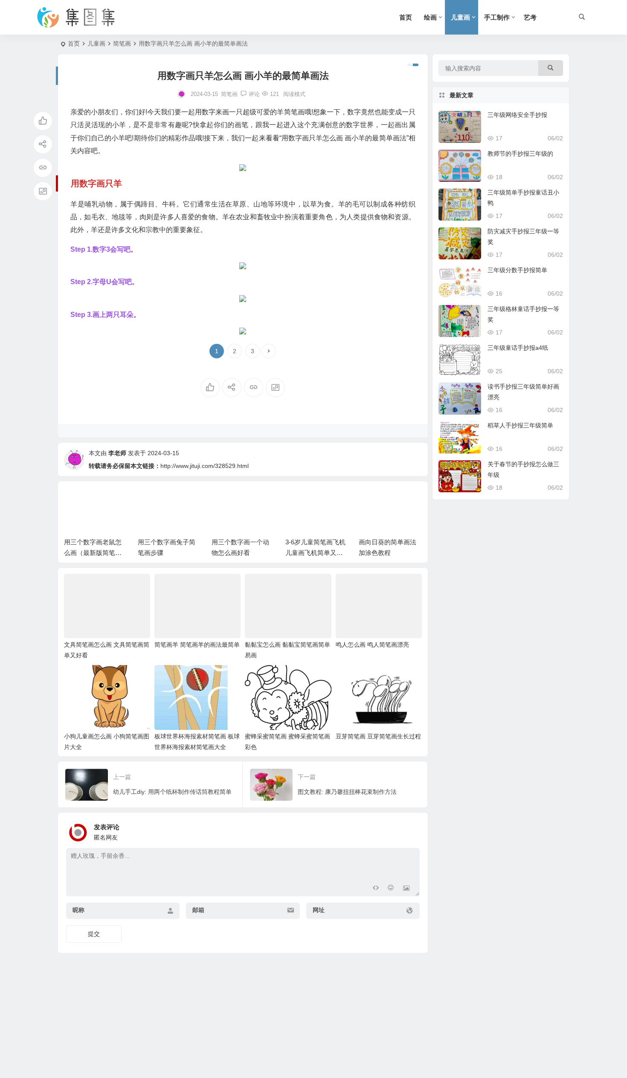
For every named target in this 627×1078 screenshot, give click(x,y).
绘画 (430, 17)
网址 (319, 910)
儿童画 (460, 17)
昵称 (78, 910)
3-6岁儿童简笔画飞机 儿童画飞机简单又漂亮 (315, 552)
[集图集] (83, 17)
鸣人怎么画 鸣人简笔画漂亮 (372, 644)
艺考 (530, 17)
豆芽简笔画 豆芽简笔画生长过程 (378, 736)
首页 (405, 17)
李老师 (117, 453)
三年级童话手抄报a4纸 (518, 347)
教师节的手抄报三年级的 (520, 153)
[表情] (391, 889)
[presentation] (372, 501)
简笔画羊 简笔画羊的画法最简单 (197, 644)
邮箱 (198, 910)
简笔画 (122, 43)
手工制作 (497, 17)
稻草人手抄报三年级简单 (520, 425)
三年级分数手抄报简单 (517, 270)
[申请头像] (411, 830)
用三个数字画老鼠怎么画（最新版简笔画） (93, 552)
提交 (94, 933)
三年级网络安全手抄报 (517, 114)
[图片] (406, 889)
